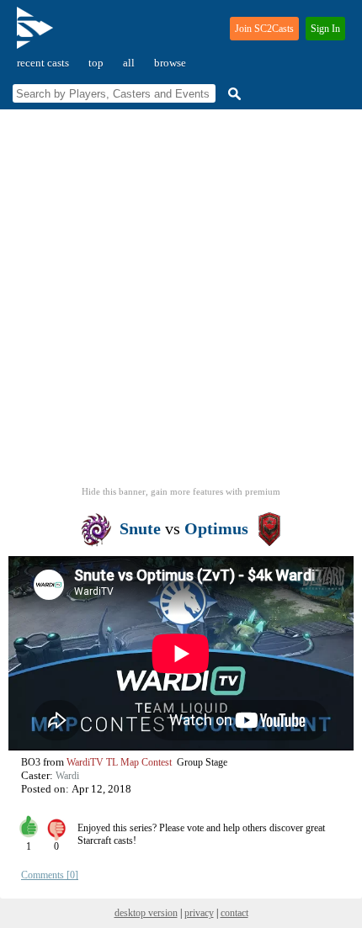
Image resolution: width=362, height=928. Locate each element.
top (96, 62)
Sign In (325, 28)
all (129, 62)
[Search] (232, 93)
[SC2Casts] (37, 35)
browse (170, 62)
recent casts (43, 62)
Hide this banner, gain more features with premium (181, 491)
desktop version (146, 913)
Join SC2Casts (264, 28)
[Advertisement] (181, 303)
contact (234, 913)
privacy (199, 913)
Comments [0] (49, 875)
